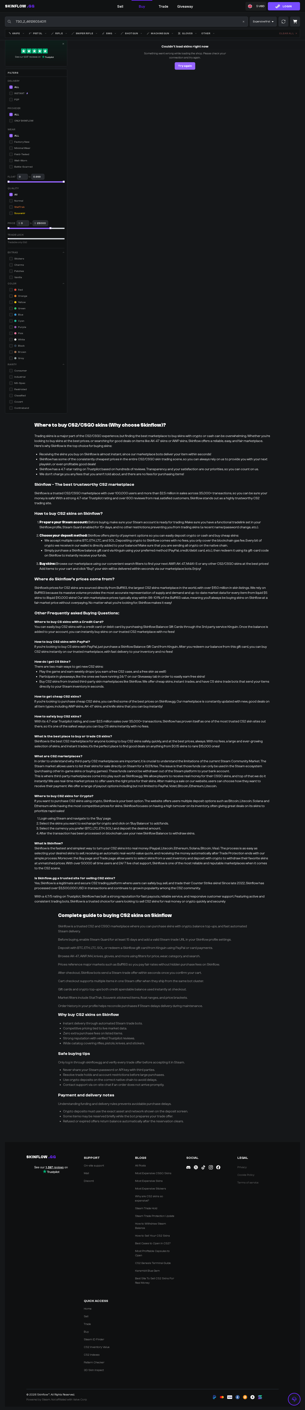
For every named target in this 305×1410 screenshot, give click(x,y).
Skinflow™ (43, 1394)
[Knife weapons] (23, 33)
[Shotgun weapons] (141, 33)
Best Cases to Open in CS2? (153, 1243)
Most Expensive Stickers (150, 1188)
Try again (185, 66)
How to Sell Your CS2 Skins (152, 1235)
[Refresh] (283, 22)
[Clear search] (243, 21)
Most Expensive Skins (149, 1181)
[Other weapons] (213, 33)
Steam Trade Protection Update (154, 1216)
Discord (89, 1181)
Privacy (242, 1167)
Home (88, 1308)
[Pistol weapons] (45, 33)
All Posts (140, 1165)
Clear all (286, 33)
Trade (87, 1324)
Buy (86, 1331)
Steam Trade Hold (146, 1208)
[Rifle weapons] (66, 33)
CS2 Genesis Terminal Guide (153, 1263)
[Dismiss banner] (63, 43)
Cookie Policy (245, 1175)
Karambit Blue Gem (147, 1270)
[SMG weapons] (115, 33)
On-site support (94, 1165)
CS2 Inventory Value (97, 1347)
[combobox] (126, 21)
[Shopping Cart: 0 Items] (295, 22)
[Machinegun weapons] (172, 33)
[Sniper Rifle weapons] (96, 33)
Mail (86, 1173)
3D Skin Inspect (94, 1370)
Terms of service (248, 1182)
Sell (86, 1316)
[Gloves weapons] (195, 33)
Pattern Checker (94, 1362)
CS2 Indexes (92, 1354)
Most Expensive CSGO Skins (153, 1173)
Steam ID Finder (94, 1339)
